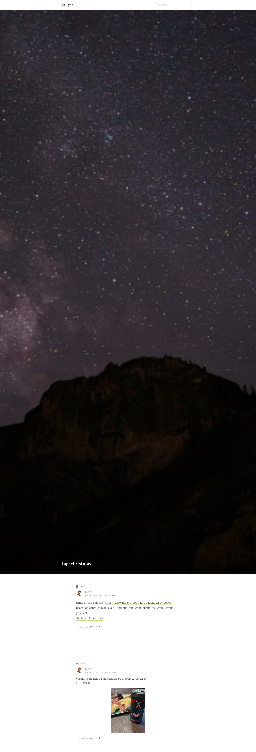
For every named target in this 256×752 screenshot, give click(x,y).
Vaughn (67, 5)
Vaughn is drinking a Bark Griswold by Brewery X (105, 678)
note (82, 586)
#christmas (95, 618)
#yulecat (81, 618)
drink (83, 663)
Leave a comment (89, 626)
